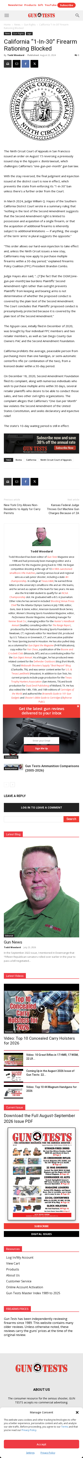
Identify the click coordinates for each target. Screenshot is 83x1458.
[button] (41, 711)
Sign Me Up (41, 748)
